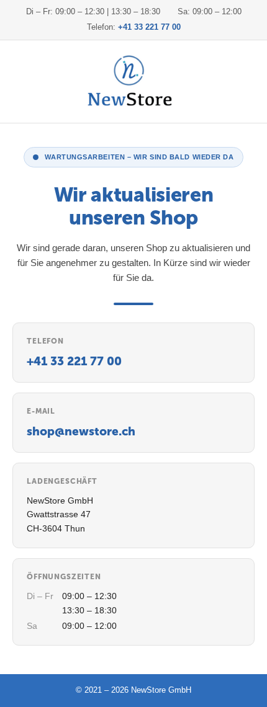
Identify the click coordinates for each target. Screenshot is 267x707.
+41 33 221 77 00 (149, 27)
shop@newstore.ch (81, 431)
